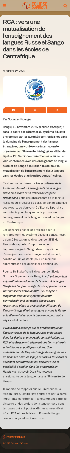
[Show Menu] (4, 5)
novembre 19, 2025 (14, 70)
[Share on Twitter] (35, 110)
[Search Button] (65, 5)
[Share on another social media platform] (57, 110)
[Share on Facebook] (13, 110)
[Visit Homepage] (34, 5)
